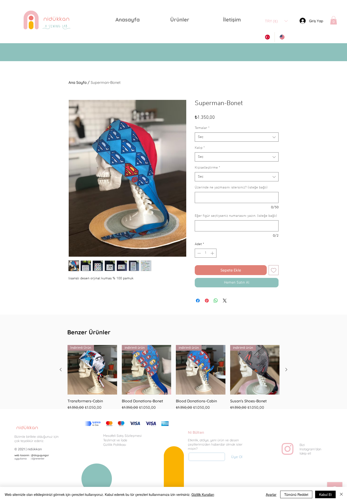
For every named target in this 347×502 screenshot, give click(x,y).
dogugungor (41, 455)
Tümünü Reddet (296, 494)
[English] (282, 37)
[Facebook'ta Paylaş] (198, 300)
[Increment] (213, 253)
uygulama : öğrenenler (29, 458)
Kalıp (200, 148)
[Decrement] (198, 253)
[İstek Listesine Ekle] (274, 270)
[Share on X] (225, 300)
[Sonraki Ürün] (286, 369)
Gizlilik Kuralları (202, 494)
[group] (173, 380)
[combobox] (237, 137)
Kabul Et (325, 494)
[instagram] (287, 449)
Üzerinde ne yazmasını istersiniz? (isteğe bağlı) (231, 187)
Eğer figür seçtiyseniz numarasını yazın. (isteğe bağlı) (236, 216)
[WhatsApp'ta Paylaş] (216, 300)
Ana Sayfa (77, 82)
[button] (180, 19)
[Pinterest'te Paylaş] (207, 300)
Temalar (202, 128)
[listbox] (276, 21)
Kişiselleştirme (207, 168)
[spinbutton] (206, 253)
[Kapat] (341, 494)
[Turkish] (267, 37)
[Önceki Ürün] (60, 369)
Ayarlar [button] (271, 494)
